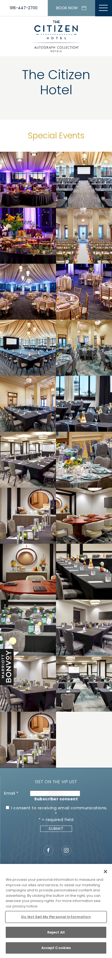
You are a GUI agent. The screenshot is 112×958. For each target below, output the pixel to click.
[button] (103, 8)
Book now (67, 8)
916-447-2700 (24, 8)
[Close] (105, 872)
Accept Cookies (56, 947)
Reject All (56, 932)
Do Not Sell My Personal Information (56, 916)
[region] (56, 911)
